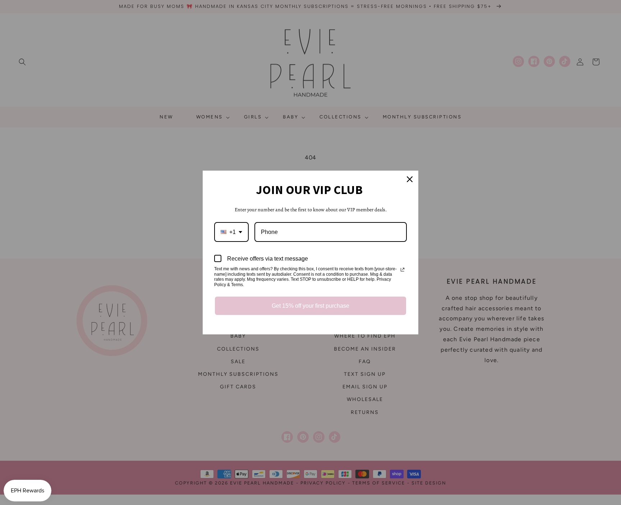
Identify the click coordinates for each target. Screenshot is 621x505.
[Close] (409, 179)
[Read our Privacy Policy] (402, 269)
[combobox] (231, 232)
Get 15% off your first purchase (310, 306)
